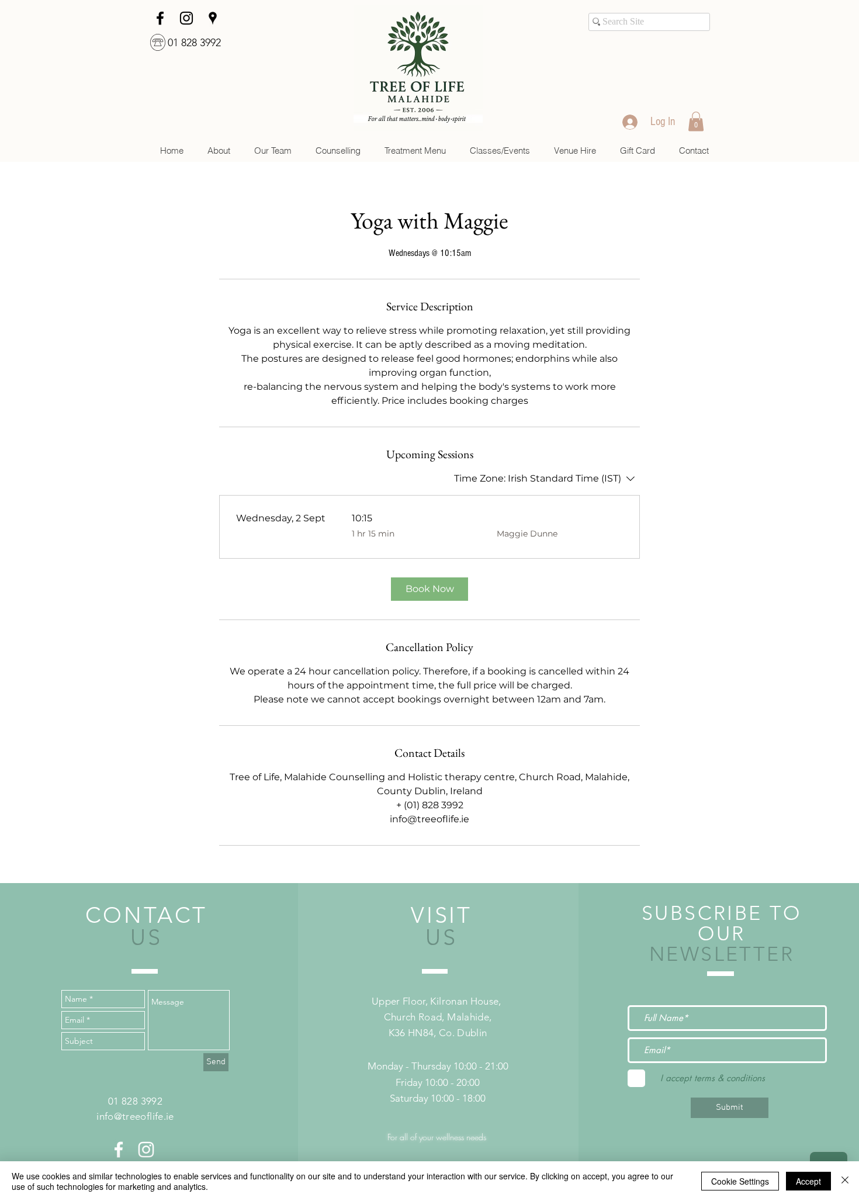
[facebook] (160, 18)
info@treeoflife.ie (135, 1116)
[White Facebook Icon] (118, 1149)
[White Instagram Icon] (146, 1149)
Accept (808, 1181)
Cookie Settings (740, 1181)
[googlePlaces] (212, 18)
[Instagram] (186, 18)
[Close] (845, 1181)
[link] (696, 121)
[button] (337, 150)
